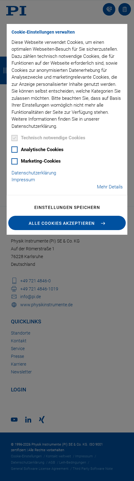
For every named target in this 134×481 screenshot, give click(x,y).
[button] (67, 223)
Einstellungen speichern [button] (67, 207)
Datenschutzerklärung (34, 173)
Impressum (23, 180)
